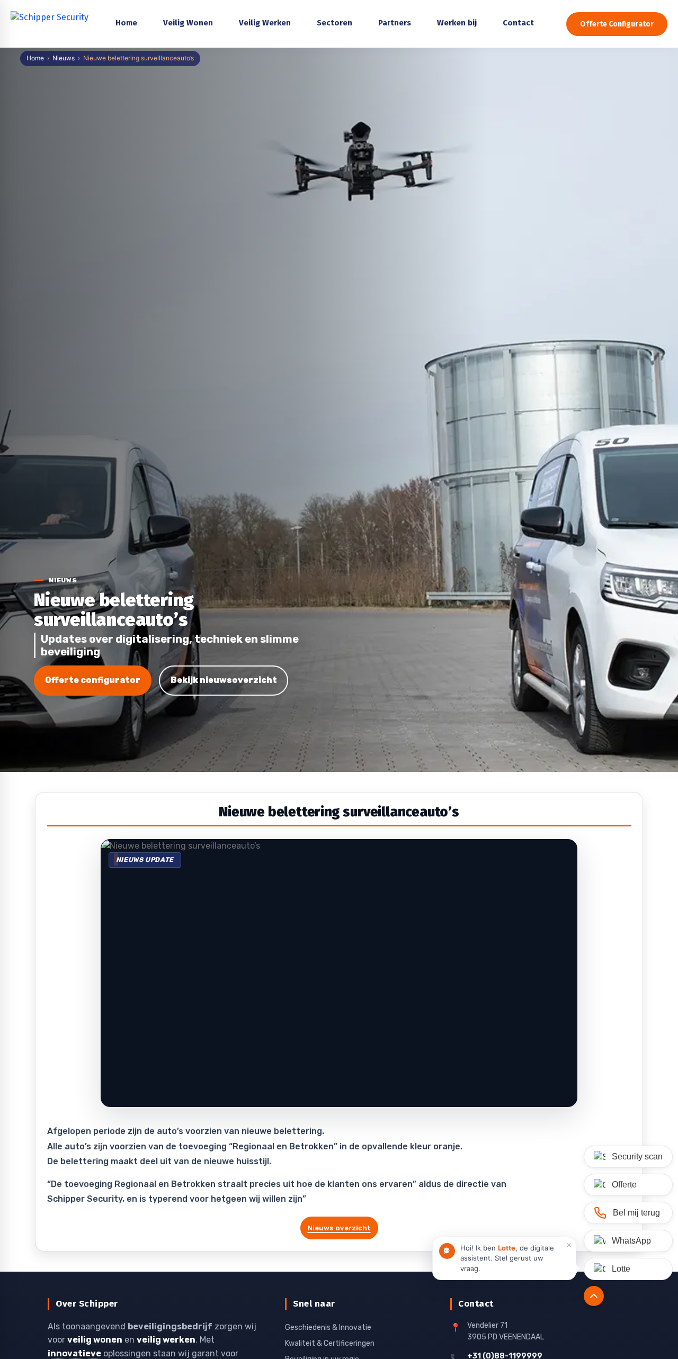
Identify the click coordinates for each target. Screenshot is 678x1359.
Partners (394, 23)
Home (35, 58)
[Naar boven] (594, 1296)
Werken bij (457, 23)
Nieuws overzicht (339, 1228)
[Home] (50, 24)
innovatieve (74, 1353)
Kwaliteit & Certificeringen (329, 1343)
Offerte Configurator (617, 24)
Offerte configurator (92, 680)
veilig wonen (94, 1340)
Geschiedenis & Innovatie (328, 1327)
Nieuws (63, 58)
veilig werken (166, 1340)
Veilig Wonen (188, 23)
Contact (518, 23)
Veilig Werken (265, 23)
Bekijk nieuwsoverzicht (224, 680)
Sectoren (334, 23)
